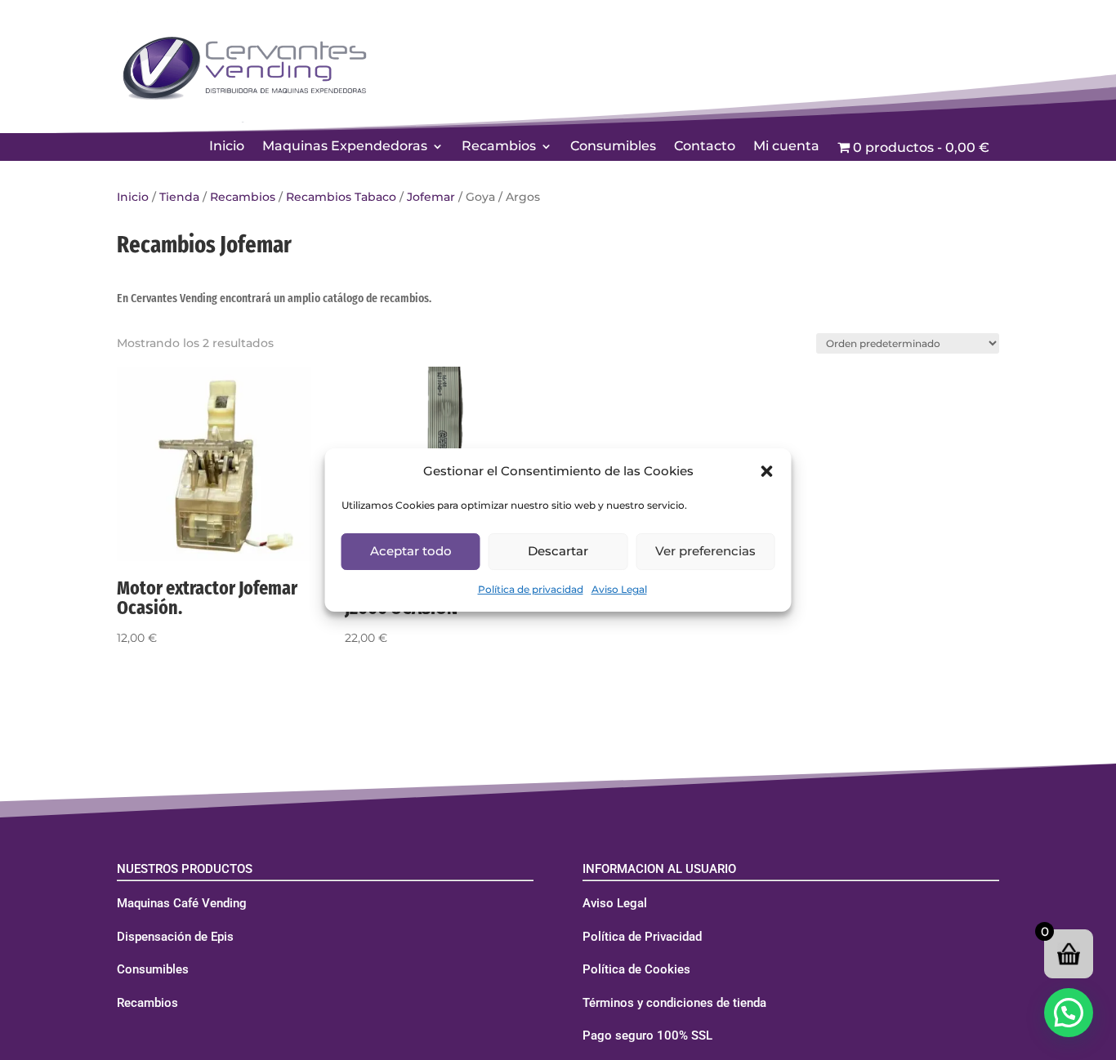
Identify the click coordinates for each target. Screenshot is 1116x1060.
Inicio (226, 147)
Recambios (499, 147)
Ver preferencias (705, 551)
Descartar (558, 551)
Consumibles (613, 147)
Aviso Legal (619, 589)
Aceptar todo (411, 551)
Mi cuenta (786, 147)
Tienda (179, 196)
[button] (767, 471)
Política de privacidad (530, 589)
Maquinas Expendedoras (344, 147)
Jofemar (431, 196)
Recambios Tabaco (341, 196)
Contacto (704, 147)
